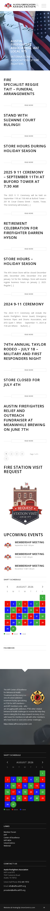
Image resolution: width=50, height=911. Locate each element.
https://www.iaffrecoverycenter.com (18, 724)
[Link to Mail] (44, 907)
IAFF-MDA (7, 840)
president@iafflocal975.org (14, 890)
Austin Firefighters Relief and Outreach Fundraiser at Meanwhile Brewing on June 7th (24, 418)
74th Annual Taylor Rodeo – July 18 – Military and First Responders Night (25, 351)
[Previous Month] (7, 587)
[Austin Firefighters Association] (21, 5)
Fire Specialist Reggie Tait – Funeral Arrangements (21, 86)
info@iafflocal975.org (17, 886)
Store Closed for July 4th (22, 382)
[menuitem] (36, 5)
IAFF (5, 835)
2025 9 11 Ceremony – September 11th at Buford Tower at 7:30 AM (24, 179)
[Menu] (42, 5)
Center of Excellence (12, 837)
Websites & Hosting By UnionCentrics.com (19, 907)
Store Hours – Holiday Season (20, 261)
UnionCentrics (9, 843)
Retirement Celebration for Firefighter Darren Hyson (23, 230)
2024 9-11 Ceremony (24, 304)
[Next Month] (42, 762)
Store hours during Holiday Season (25, 148)
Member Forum (10, 832)
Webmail (7, 846)
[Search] (36, 5)
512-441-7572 (23, 882)
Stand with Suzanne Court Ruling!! (20, 120)
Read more (29, 105)
